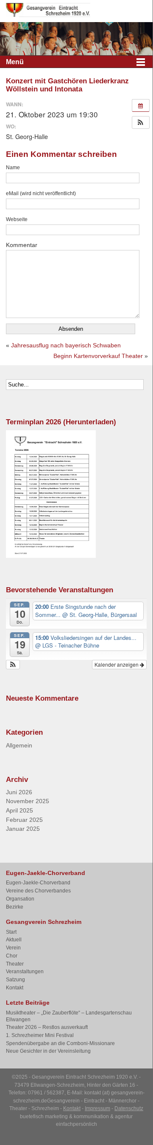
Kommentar (21, 245)
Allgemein (19, 745)
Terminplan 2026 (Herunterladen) (61, 422)
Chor (11, 955)
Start (11, 932)
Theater (15, 963)
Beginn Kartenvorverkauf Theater (98, 355)
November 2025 (27, 801)
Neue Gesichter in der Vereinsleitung (48, 1051)
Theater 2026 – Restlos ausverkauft (47, 1027)
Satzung (15, 979)
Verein (13, 947)
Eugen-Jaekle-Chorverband (38, 882)
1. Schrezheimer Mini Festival (40, 1035)
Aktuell (14, 939)
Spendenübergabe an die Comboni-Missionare (60, 1043)
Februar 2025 (24, 820)
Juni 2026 (19, 792)
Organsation (20, 898)
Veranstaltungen (25, 971)
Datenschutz (128, 1108)
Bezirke (14, 906)
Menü (15, 61)
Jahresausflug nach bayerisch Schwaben (66, 345)
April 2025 (19, 810)
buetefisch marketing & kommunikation (64, 1116)
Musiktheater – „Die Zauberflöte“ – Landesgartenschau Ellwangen (69, 1016)
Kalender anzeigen (117, 664)
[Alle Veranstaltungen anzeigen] (141, 105)
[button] (140, 122)
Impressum (97, 1108)
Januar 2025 (23, 829)
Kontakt (14, 987)
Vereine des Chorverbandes (38, 890)
